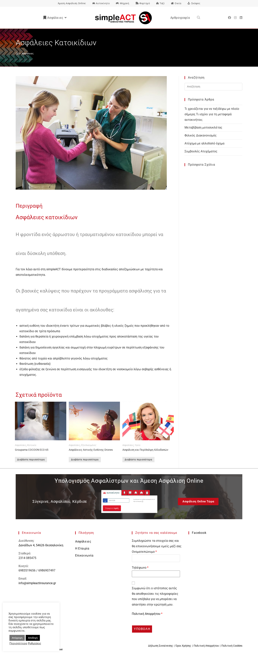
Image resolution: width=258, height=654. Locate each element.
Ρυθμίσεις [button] (34, 643)
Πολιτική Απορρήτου (146, 614)
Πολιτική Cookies (231, 645)
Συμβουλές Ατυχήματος (201, 151)
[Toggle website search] (198, 18)
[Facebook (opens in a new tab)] (229, 17)
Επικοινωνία (84, 555)
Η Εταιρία (82, 548)
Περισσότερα (18, 643)
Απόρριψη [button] (17, 637)
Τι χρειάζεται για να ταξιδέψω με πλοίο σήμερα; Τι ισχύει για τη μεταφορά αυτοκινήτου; (212, 114)
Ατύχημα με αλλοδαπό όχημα (204, 143)
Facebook (199, 533)
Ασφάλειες (28, 53)
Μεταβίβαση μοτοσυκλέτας (203, 127)
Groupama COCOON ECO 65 (31, 449)
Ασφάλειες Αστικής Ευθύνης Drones (91, 449)
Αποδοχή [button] (33, 637)
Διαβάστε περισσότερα (31, 459)
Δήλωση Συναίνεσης (160, 645)
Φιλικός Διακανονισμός (201, 135)
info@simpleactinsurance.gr (37, 583)
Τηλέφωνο (140, 567)
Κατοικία (31, 445)
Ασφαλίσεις (20, 445)
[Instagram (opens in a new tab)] (235, 17)
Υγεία (137, 445)
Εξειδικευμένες (88, 445)
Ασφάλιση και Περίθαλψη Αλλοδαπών (145, 449)
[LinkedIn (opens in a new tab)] (241, 17)
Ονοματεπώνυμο (144, 551)
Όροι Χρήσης (183, 645)
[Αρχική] (17, 53)
